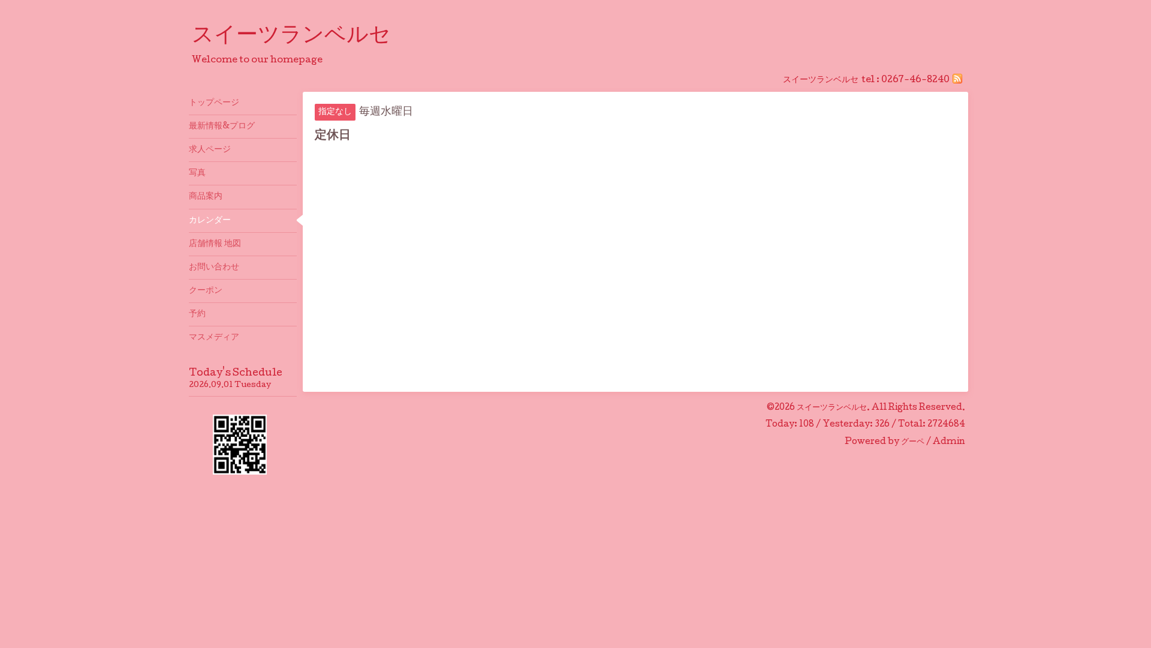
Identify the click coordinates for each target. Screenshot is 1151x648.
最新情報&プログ (222, 126)
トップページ (214, 103)
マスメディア (214, 338)
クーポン (205, 291)
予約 (197, 314)
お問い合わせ (214, 267)
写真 (197, 173)
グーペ (912, 442)
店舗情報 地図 (215, 244)
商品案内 (205, 197)
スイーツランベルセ (302, 37)
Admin (949, 442)
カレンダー (210, 221)
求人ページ (210, 150)
